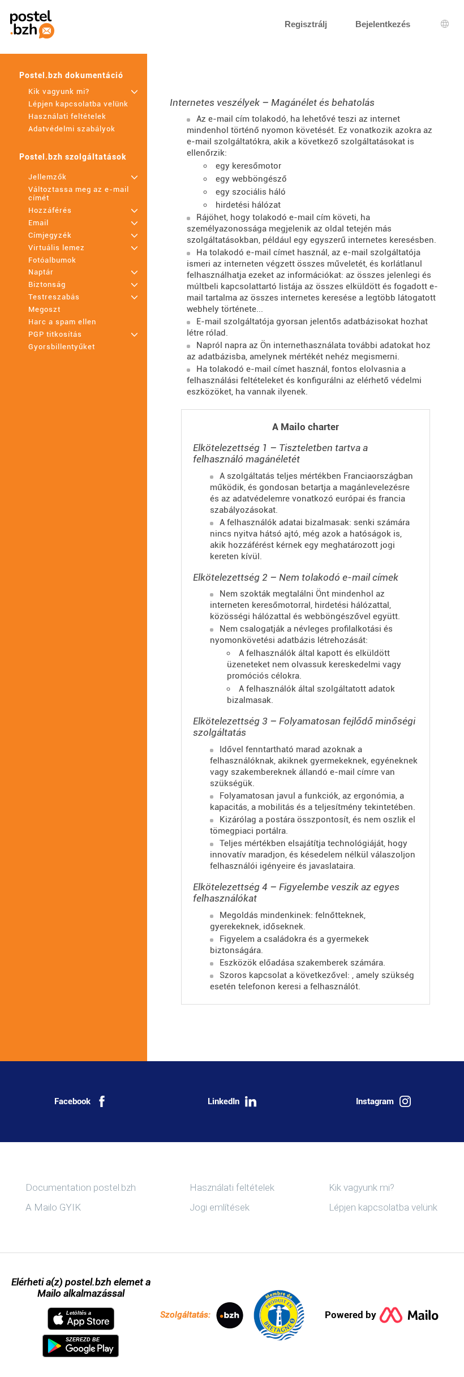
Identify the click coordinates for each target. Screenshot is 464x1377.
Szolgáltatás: (185, 1315)
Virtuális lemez (56, 247)
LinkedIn (223, 1101)
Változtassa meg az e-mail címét (78, 193)
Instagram (375, 1101)
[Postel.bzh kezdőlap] (32, 24)
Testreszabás (54, 297)
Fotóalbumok (52, 260)
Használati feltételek (67, 116)
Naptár (41, 272)
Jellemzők (47, 177)
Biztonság (47, 284)
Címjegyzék (50, 235)
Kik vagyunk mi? (58, 91)
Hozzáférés (50, 210)
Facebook (72, 1101)
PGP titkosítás (55, 334)
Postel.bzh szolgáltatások (73, 156)
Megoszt (44, 309)
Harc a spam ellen (62, 322)
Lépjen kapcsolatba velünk (78, 104)
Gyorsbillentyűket (61, 346)
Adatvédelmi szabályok (71, 129)
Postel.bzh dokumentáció (71, 75)
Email (38, 222)
